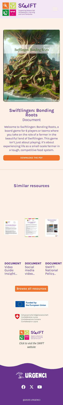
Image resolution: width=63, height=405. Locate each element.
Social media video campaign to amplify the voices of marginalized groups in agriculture (31, 270)
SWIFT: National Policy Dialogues (51, 270)
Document (13, 263)
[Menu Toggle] (55, 9)
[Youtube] (40, 387)
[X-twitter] (31, 387)
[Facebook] (23, 387)
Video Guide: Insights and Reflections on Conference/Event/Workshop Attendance (11, 270)
